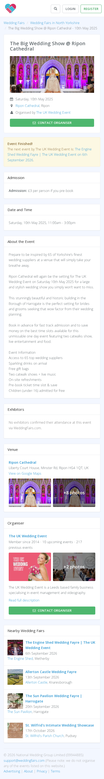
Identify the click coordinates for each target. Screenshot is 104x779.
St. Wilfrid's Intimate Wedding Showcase (59, 725)
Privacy (42, 771)
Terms (55, 771)
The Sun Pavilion (19, 711)
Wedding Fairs (14, 22)
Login (70, 9)
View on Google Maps (25, 473)
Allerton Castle (36, 682)
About (28, 771)
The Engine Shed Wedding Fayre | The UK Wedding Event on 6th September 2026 (49, 154)
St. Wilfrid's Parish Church (44, 735)
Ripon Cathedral (27, 105)
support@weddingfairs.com (24, 760)
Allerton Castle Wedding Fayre (50, 671)
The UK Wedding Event (53, 112)
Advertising (12, 771)
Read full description (24, 600)
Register (91, 9)
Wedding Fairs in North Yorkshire (55, 22)
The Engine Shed (20, 658)
